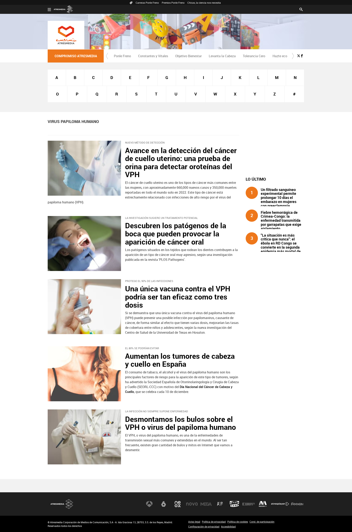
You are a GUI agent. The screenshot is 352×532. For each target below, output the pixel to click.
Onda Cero (234, 504)
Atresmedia (62, 504)
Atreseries (220, 504)
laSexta (163, 504)
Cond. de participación (262, 521)
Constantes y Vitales (153, 56)
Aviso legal (194, 521)
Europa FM (248, 504)
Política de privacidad (214, 521)
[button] (107, 56)
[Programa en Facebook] (302, 55)
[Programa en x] (298, 55)
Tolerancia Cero (254, 56)
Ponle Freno (122, 56)
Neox (178, 504)
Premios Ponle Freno (173, 2)
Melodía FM (263, 504)
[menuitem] (122, 56)
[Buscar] (301, 9)
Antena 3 (149, 504)
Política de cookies (237, 521)
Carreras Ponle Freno (147, 2)
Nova (192, 504)
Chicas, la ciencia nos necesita (204, 2)
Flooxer (297, 504)
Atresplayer (280, 504)
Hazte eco (280, 56)
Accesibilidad (228, 526)
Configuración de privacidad (203, 526)
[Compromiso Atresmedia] (66, 35)
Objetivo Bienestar (188, 56)
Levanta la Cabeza (222, 56)
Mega (206, 504)
